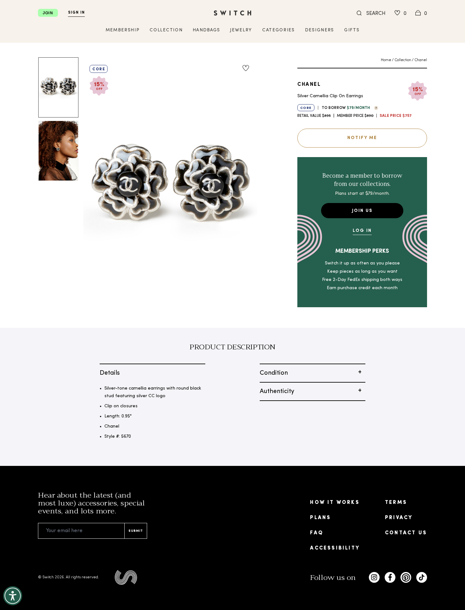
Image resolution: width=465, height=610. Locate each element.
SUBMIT (135, 531)
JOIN (48, 13)
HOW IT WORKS (334, 502)
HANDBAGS (206, 30)
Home (386, 60)
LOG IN (362, 230)
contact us (406, 533)
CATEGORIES (278, 30)
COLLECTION (166, 30)
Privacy (398, 517)
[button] (374, 107)
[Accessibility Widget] (12, 595)
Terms (396, 502)
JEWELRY (241, 30)
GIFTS (351, 30)
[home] (232, 13)
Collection (402, 60)
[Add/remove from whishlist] (245, 68)
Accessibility (335, 548)
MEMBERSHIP (123, 30)
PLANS (320, 517)
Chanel (420, 60)
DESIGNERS (319, 30)
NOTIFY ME (362, 138)
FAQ (316, 533)
